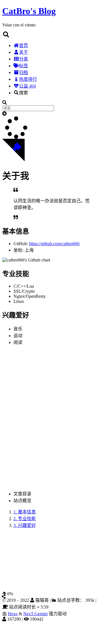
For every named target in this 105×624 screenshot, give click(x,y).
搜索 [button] (23, 92)
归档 (23, 72)
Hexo (13, 613)
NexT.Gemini (35, 613)
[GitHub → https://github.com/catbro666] (5, 573)
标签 (23, 65)
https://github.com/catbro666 (54, 243)
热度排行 (28, 79)
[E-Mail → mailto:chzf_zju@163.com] (12, 573)
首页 (23, 45)
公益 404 (27, 86)
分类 (23, 59)
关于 (23, 52)
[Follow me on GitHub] (13, 159)
